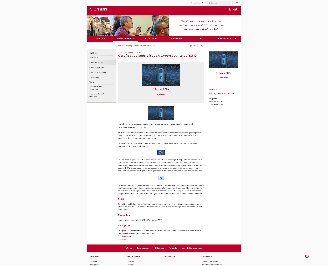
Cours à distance (148, 46)
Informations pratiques (210, 261)
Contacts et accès (143, 248)
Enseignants (94, 265)
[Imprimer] (191, 46)
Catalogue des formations (95, 88)
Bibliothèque (159, 248)
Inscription (124, 225)
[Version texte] (194, 46)
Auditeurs (206, 257)
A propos (94, 257)
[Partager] (202, 46)
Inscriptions (94, 77)
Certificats (93, 58)
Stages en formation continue (97, 95)
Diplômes (93, 53)
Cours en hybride (96, 68)
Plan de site (173, 248)
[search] (219, 3)
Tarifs (91, 82)
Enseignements (132, 46)
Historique (93, 261)
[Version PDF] (198, 46)
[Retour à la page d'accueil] (102, 10)
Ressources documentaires (212, 265)
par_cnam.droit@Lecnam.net (223, 93)
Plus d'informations (125, 236)
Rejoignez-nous (124, 231)
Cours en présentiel (97, 72)
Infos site (129, 248)
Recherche (169, 257)
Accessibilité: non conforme (192, 248)
